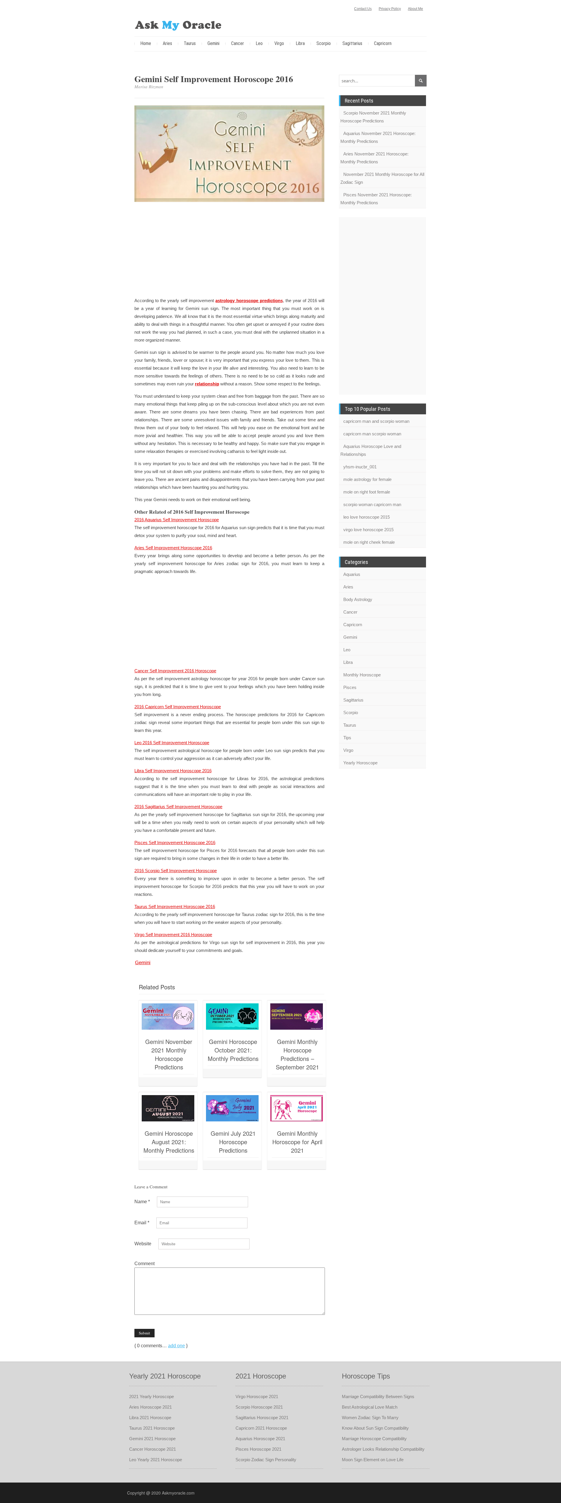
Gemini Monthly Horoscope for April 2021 (297, 1141)
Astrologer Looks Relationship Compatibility (383, 1449)
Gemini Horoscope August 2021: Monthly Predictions (168, 1141)
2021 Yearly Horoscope (151, 1396)
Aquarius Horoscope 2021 (260, 1438)
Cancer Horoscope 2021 (152, 1449)
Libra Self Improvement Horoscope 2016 (173, 770)
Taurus (190, 43)
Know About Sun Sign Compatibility (375, 1428)
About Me (415, 9)
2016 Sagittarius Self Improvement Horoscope (178, 806)
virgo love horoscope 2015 (368, 529)
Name (142, 1201)
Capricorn (383, 43)
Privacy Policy (390, 9)
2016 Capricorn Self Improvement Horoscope (177, 706)
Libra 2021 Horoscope (150, 1417)
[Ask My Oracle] (178, 24)
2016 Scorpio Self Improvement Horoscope (175, 870)
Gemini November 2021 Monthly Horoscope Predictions (168, 1054)
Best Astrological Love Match (369, 1407)
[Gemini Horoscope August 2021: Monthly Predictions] (168, 1108)
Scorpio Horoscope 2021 (259, 1407)
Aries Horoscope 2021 (150, 1407)
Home (145, 43)
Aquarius (351, 574)
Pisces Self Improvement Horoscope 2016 (174, 842)
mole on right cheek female (369, 542)
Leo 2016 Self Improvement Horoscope (171, 742)
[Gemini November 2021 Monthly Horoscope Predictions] (168, 1016)
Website (142, 1243)
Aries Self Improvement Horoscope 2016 (173, 547)
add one (176, 1345)
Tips (347, 737)
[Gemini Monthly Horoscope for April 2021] (296, 1108)
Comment (144, 1263)
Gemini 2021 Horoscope (152, 1438)
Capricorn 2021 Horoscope (261, 1428)
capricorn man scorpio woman (372, 433)
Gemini (213, 43)
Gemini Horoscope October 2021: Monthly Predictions (233, 1050)
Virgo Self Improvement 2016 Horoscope (173, 934)
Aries (167, 43)
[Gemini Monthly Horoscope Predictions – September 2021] (296, 1016)
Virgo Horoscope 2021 (257, 1396)
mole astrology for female (367, 479)
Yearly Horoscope (360, 762)
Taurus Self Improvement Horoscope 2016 (174, 906)
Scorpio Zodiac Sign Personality (266, 1459)
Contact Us (363, 9)
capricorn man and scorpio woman (376, 421)
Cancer (237, 43)
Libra (300, 43)
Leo (259, 43)
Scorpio (323, 43)
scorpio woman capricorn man (372, 504)
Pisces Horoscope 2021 (258, 1449)
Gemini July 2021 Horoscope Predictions (233, 1141)
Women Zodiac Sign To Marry (370, 1417)
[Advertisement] (229, 250)
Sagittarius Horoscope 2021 (262, 1417)
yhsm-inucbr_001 (360, 466)
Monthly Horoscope (362, 674)
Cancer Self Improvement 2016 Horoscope (175, 670)
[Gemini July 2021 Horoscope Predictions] (232, 1108)
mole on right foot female (366, 491)
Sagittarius (352, 43)
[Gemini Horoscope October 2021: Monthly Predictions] (232, 1016)
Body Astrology (357, 599)
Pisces (349, 687)
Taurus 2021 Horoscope (152, 1428)
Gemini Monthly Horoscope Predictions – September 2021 (297, 1054)
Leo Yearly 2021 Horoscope (155, 1459)
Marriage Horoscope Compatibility (374, 1438)
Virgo (279, 43)
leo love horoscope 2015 (366, 517)
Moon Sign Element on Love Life (373, 1459)
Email (141, 1222)
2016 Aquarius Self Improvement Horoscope (176, 519)
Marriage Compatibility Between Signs (378, 1396)
